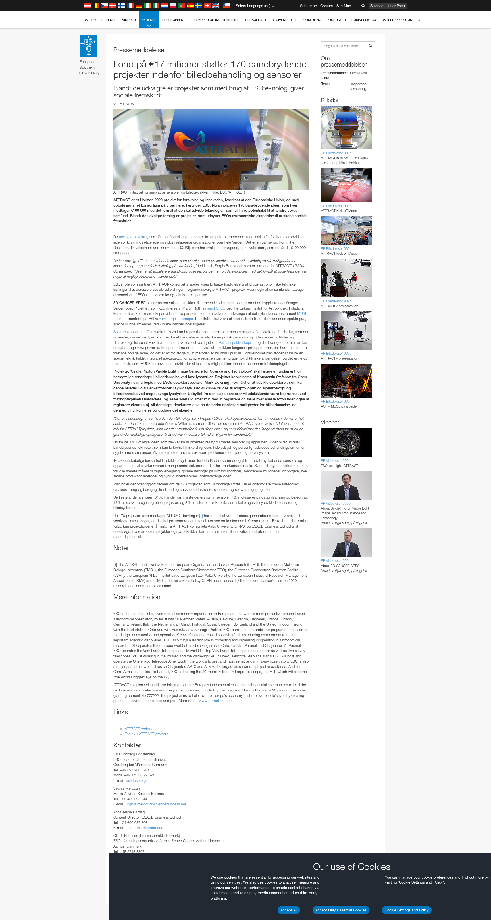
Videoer (129, 20)
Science (376, 5)
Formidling (311, 20)
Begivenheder (284, 20)
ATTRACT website (139, 728)
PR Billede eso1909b (336, 206)
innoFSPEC (216, 308)
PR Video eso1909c (335, 560)
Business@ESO (363, 20)
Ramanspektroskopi (235, 342)
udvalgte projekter (133, 236)
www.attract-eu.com (216, 700)
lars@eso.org (136, 780)
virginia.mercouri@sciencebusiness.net (156, 804)
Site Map (343, 5)
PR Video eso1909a (335, 460)
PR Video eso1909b (336, 503)
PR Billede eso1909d (336, 301)
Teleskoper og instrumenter (214, 20)
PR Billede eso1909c (336, 248)
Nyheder (149, 20)
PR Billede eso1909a (336, 153)
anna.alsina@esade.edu (144, 827)
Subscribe (308, 5)
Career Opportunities (401, 20)
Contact (326, 5)
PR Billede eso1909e (336, 353)
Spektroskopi (123, 331)
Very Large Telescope (176, 318)
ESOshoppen (172, 20)
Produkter (336, 20)
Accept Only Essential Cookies (341, 910)
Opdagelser (255, 20)
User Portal (397, 5)
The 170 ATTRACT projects (146, 734)
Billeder (108, 20)
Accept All (288, 910)
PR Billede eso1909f (336, 401)
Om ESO (90, 20)
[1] (201, 515)
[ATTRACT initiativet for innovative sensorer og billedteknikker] (211, 149)
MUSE (302, 313)
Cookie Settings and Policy (407, 910)
